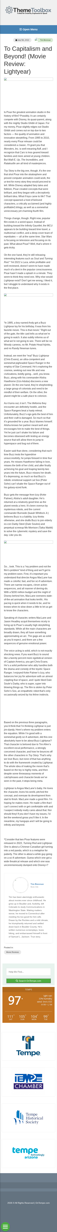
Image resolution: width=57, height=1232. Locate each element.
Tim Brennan (45, 40)
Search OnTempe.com (29, 981)
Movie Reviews (12, 952)
